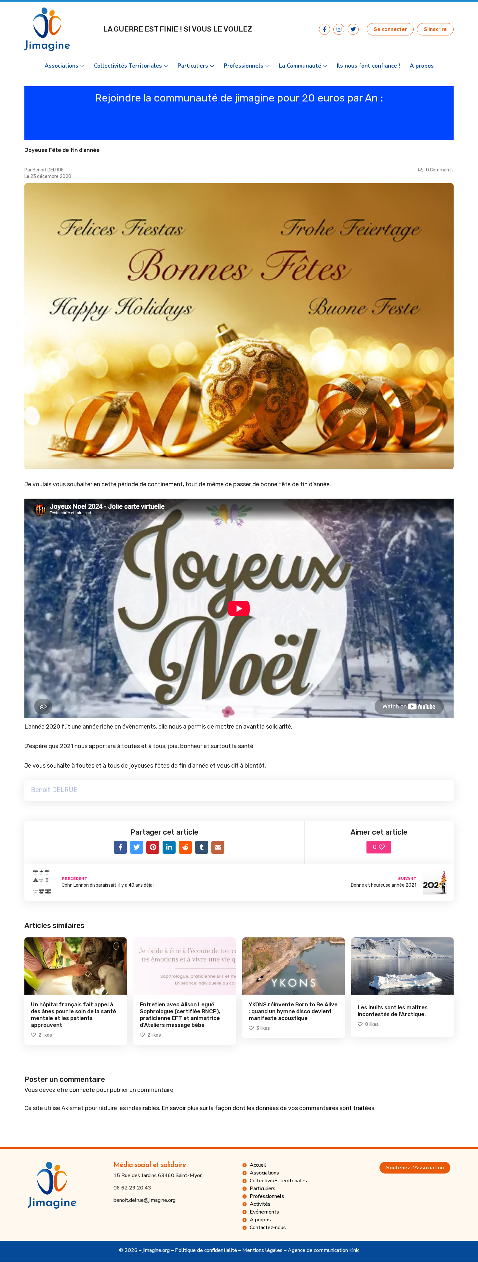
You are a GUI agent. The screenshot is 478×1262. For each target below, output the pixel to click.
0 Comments (440, 170)
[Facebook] (120, 847)
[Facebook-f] (324, 29)
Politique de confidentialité (206, 1250)
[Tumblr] (201, 847)
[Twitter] (353, 29)
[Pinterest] (152, 847)
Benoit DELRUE (48, 170)
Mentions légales (262, 1250)
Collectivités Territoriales (128, 66)
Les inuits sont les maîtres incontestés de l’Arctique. (393, 1010)
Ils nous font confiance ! (368, 66)
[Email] (217, 847)
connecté (82, 1090)
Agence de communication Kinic (323, 1250)
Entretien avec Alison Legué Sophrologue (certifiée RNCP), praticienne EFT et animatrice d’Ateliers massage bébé (180, 1014)
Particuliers (193, 66)
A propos (422, 66)
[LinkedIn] (169, 847)
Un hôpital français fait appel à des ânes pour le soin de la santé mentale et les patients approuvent (73, 1014)
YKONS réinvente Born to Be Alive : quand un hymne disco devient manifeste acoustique (293, 1011)
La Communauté (300, 66)
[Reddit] (185, 847)
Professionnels (243, 66)
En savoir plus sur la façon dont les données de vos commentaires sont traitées (268, 1108)
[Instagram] (338, 29)
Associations (61, 66)
